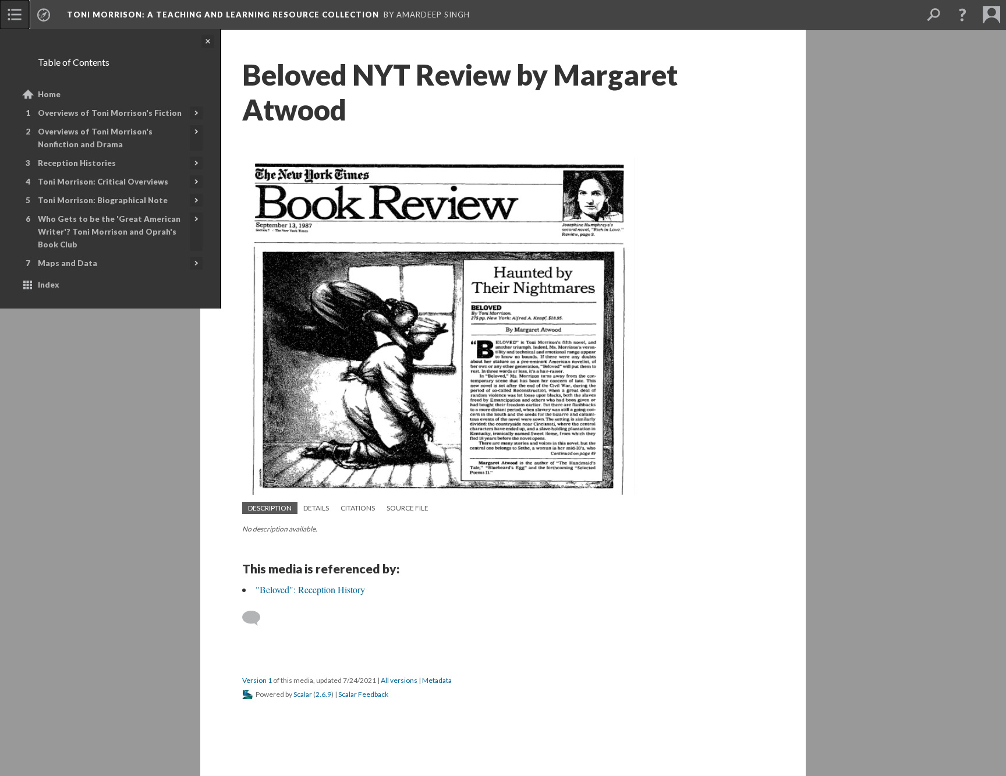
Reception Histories (77, 163)
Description (270, 508)
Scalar (302, 694)
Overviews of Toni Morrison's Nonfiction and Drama (95, 138)
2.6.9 (323, 694)
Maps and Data (67, 263)
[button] (962, 14)
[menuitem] (14, 14)
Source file (407, 508)
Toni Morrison (223, 14)
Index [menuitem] (48, 284)
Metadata (437, 680)
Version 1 (257, 680)
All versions (399, 680)
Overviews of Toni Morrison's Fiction (110, 113)
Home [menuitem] (49, 94)
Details (316, 508)
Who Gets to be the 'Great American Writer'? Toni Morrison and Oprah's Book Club (109, 231)
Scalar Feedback (363, 694)
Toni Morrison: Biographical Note (103, 200)
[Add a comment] (256, 618)
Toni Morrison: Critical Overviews (103, 181)
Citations (358, 508)
